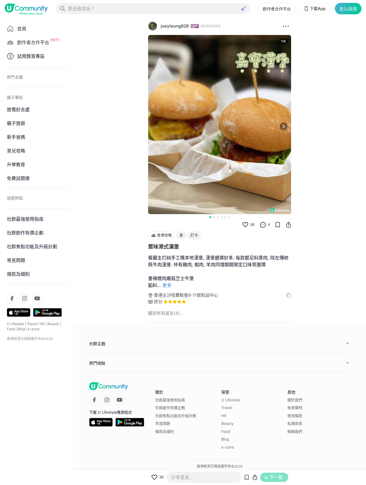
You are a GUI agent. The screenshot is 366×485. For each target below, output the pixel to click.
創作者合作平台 (277, 8)
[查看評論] (263, 224)
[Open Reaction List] (286, 26)
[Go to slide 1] (210, 217)
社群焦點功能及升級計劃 (175, 415)
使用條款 (294, 415)
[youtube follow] (37, 298)
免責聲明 (294, 407)
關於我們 (294, 400)
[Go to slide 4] (221, 217)
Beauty (53, 324)
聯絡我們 (294, 431)
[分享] (288, 224)
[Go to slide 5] (225, 217)
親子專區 (15, 97)
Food (11, 329)
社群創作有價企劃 (170, 407)
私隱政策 (294, 423)
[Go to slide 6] (229, 217)
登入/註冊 (348, 8)
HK (42, 324)
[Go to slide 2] (214, 217)
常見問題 (162, 423)
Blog (21, 329)
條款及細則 (164, 431)
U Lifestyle (15, 324)
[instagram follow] (24, 298)
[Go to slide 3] (217, 217)
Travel (32, 324)
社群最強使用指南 (170, 400)
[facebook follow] (12, 298)
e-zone (33, 329)
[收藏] (277, 224)
